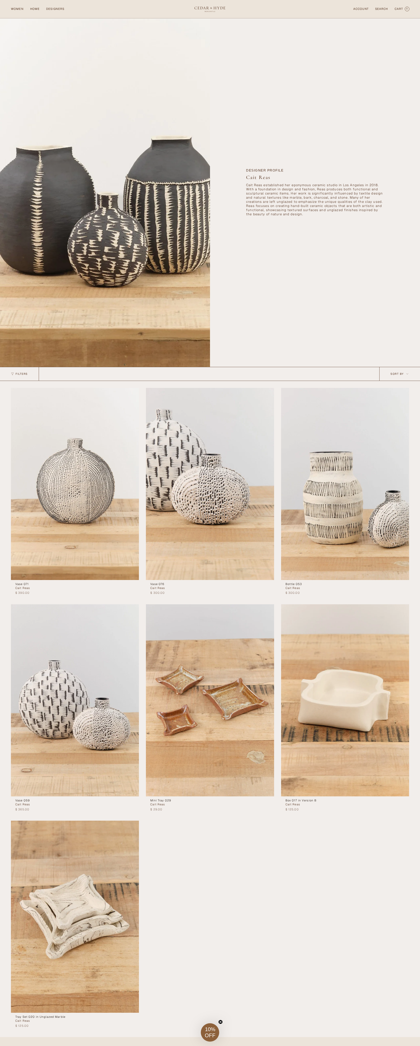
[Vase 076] (210, 484)
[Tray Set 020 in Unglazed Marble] (75, 917)
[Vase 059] (75, 700)
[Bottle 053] (345, 484)
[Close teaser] (220, 1022)
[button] (17, 9)
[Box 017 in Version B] (345, 700)
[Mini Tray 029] (210, 700)
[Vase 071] (75, 484)
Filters (22, 374)
